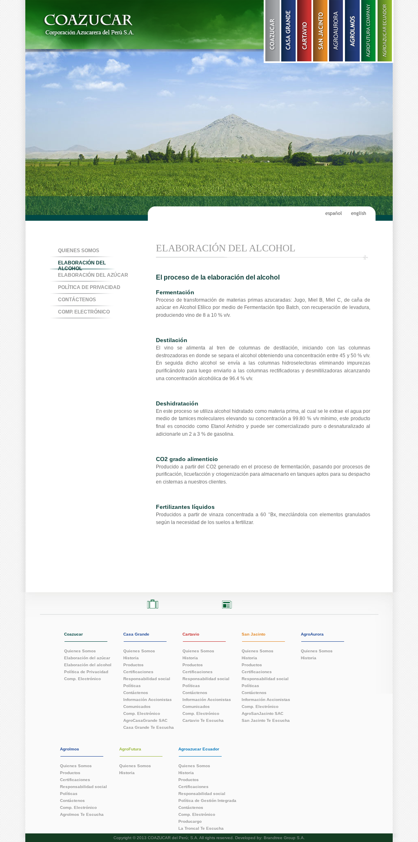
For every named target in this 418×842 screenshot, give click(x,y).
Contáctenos (77, 299)
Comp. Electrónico (82, 678)
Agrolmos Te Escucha (82, 814)
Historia (131, 658)
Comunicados (137, 706)
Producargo (190, 821)
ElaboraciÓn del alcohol (82, 265)
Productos (133, 665)
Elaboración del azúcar (87, 658)
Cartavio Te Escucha (203, 720)
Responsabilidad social (146, 678)
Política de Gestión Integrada (207, 800)
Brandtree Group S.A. (284, 837)
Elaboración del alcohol (87, 665)
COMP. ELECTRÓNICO (84, 312)
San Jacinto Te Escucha (266, 720)
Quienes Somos (78, 250)
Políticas (132, 685)
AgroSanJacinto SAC (262, 713)
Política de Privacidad (89, 287)
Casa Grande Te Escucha (148, 727)
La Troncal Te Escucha (201, 828)
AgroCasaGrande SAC (145, 720)
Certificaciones (138, 672)
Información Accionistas (147, 699)
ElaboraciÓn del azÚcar (93, 275)
